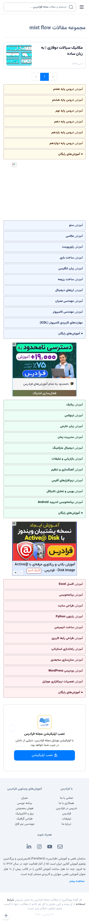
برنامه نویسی (24, 803)
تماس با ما (66, 798)
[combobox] (37, 7)
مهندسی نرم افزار (24, 824)
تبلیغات (66, 818)
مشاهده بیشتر (77, 881)
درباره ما (66, 824)
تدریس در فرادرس (66, 808)
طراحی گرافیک (24, 818)
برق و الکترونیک (24, 813)
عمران (24, 798)
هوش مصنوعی (24, 808)
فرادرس (66, 813)
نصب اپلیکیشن (42, 755)
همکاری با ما (66, 803)
